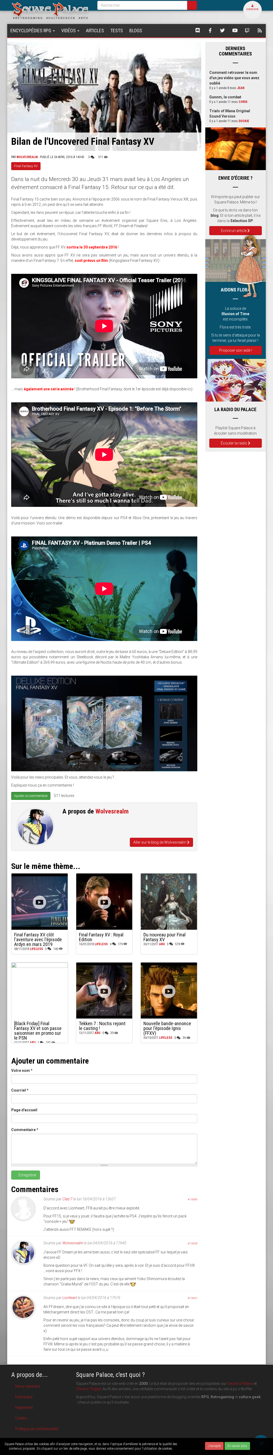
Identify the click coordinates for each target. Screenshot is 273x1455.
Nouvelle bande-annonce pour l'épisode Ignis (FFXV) (167, 1028)
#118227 (192, 1298)
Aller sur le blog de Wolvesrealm (160, 842)
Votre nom (22, 1070)
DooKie (244, 121)
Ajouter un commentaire (30, 796)
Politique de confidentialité (36, 1429)
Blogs (135, 30)
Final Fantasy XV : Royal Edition (101, 937)
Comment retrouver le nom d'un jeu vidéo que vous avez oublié (234, 77)
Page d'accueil (24, 1110)
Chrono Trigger (88, 1389)
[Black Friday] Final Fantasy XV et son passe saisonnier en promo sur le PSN (38, 1031)
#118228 (192, 1243)
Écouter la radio (234, 443)
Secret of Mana (240, 1383)
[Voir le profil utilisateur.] (35, 827)
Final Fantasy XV (26, 166)
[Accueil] (50, 10)
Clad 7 (67, 1199)
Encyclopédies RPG (31, 30)
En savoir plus (237, 1446)
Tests (116, 30)
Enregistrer (27, 1175)
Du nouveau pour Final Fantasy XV (164, 937)
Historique (24, 1397)
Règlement (24, 1407)
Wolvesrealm (27, 157)
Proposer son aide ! (235, 350)
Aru (162, 944)
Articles (95, 30)
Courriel (20, 1090)
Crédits (21, 1418)
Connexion (252, 9)
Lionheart (69, 1298)
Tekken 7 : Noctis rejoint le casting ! (102, 1026)
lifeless (36, 949)
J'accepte (214, 1446)
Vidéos (69, 30)
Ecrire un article (234, 231)
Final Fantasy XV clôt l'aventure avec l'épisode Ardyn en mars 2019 (38, 939)
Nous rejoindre (27, 1386)
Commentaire (24, 1130)
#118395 (192, 1199)
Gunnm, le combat (225, 97)
